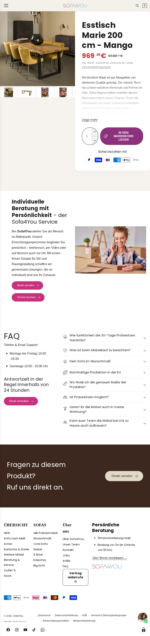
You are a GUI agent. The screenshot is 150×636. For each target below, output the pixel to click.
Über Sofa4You (73, 539)
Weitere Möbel (14, 555)
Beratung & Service (12, 562)
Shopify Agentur (8, 621)
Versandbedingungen (96, 67)
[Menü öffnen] (6, 6)
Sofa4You (18, 616)
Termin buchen (26, 297)
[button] (104, 338)
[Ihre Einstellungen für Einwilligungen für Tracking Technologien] (143, 629)
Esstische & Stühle (16, 549)
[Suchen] (137, 5)
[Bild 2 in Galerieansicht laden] (26, 92)
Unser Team (71, 544)
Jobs (66, 555)
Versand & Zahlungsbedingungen (109, 615)
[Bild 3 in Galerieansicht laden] (45, 92)
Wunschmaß (42, 538)
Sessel (37, 549)
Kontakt (68, 550)
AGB (84, 615)
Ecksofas (39, 560)
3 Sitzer (38, 555)
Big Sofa (39, 565)
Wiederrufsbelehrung (84, 621)
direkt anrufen (25, 285)
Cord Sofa (40, 544)
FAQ (65, 566)
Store (7, 576)
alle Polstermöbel (45, 533)
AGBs (66, 561)
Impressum (45, 615)
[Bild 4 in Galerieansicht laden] (63, 92)
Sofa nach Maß (14, 538)
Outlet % (10, 570)
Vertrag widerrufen (75, 577)
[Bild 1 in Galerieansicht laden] (8, 92)
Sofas (8, 544)
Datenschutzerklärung (66, 615)
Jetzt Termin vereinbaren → (109, 557)
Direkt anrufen (122, 476)
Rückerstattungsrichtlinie (56, 621)
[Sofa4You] (75, 5)
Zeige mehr (90, 120)
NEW (7, 533)
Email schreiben (19, 401)
